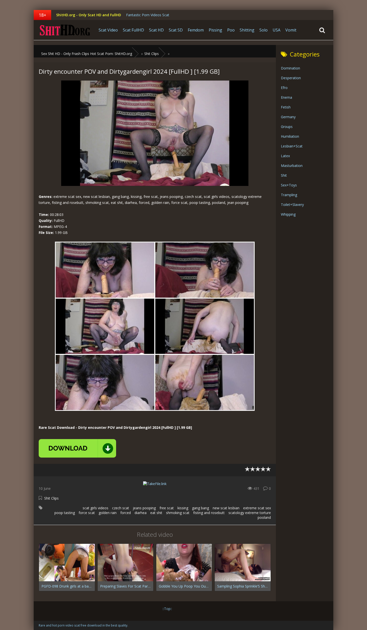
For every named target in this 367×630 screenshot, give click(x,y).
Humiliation (290, 136)
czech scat (120, 508)
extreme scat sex (257, 508)
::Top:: (167, 608)
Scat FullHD (133, 30)
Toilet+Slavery (292, 204)
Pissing (215, 30)
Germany (288, 116)
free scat (167, 508)
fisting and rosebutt (209, 512)
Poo (231, 30)
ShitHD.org (65, 30)
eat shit (156, 512)
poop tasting (64, 512)
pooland (264, 517)
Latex (285, 155)
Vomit (290, 30)
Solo (263, 30)
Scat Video (108, 30)
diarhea (141, 512)
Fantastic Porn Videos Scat (147, 14)
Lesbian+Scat (292, 146)
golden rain (108, 512)
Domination (290, 68)
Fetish (286, 107)
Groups (287, 126)
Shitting (247, 30)
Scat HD (156, 30)
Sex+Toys (289, 185)
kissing (183, 508)
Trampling (289, 194)
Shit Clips (51, 498)
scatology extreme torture (249, 512)
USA (276, 30)
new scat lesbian (226, 508)
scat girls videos (95, 508)
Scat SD (176, 30)
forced (125, 512)
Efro (284, 87)
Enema (286, 97)
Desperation (291, 77)
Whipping (288, 214)
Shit (284, 175)
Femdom (196, 30)
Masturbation (292, 165)
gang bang (200, 508)
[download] (77, 448)
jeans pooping (144, 508)
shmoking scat (177, 512)
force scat (87, 512)
